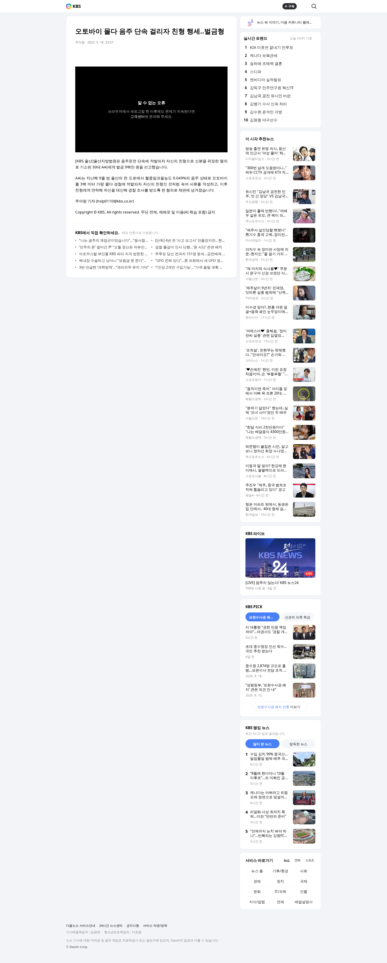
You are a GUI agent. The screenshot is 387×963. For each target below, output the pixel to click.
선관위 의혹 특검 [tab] (297, 617)
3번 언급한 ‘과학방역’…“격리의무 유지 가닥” (114, 267)
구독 (291, 6)
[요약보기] (187, 54)
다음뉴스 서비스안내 (80, 925)
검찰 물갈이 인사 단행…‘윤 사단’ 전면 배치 (188, 247)
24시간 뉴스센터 (111, 925)
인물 (303, 891)
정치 (280, 881)
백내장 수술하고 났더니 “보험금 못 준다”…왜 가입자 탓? (114, 260)
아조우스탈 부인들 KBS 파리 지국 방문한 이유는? (114, 253)
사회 (303, 870)
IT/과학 (280, 891)
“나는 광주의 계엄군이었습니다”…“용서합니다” (114, 240)
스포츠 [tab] (309, 860)
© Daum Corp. (77, 947)
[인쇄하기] (223, 54)
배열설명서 (304, 901)
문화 (257, 891)
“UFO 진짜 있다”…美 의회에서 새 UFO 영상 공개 (190, 260)
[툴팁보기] (315, 39)
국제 (303, 881)
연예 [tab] (297, 860)
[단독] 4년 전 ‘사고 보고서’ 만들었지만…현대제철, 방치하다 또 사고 (190, 240)
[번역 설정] (205, 54)
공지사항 (133, 925)
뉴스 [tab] (287, 860)
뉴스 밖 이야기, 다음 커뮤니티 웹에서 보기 (288, 22)
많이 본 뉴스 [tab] (262, 744)
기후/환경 (280, 870)
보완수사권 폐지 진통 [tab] (264, 617)
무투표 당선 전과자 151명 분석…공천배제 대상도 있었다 (190, 253)
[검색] (315, 6)
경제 (257, 881)
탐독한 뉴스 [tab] (298, 744)
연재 (280, 901)
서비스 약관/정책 (155, 925)
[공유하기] (304, 6)
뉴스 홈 (257, 870)
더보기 (278, 706)
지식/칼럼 (257, 901)
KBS (77, 6)
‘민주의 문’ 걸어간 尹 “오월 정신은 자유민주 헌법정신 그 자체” (114, 247)
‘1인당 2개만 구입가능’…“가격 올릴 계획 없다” (190, 267)
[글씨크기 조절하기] (214, 54)
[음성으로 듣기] (196, 54)
